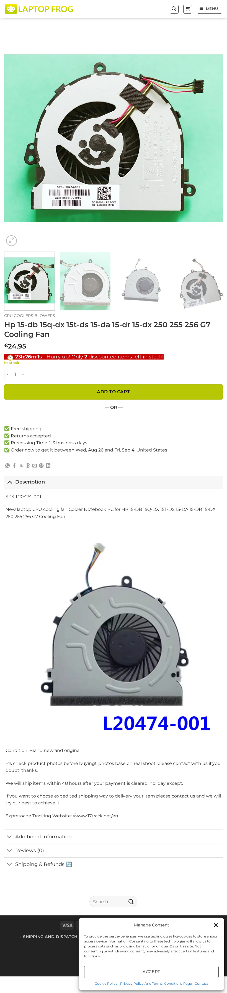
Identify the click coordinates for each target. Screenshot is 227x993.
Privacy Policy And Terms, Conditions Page (156, 983)
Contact (201, 983)
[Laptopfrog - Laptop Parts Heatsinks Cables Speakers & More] (39, 9)
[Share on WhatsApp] (7, 465)
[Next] (211, 138)
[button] (216, 925)
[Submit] (130, 901)
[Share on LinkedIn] (48, 465)
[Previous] (15, 138)
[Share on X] (21, 465)
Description (30, 482)
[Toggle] (9, 482)
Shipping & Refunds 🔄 (43, 864)
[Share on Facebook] (14, 465)
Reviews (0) (29, 850)
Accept (151, 971)
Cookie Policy (106, 983)
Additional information (43, 836)
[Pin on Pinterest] (41, 465)
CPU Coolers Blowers (29, 315)
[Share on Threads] (27, 465)
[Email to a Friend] (34, 465)
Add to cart (113, 391)
